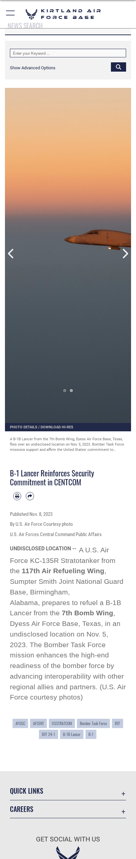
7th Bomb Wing (87, 613)
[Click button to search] (118, 66)
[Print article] (17, 496)
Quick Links (26, 791)
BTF (117, 723)
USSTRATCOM (62, 723)
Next (125, 254)
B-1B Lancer (72, 734)
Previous (11, 254)
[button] (10, 14)
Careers (21, 809)
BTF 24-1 (48, 734)
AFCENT (38, 723)
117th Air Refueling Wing (63, 571)
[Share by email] (30, 496)
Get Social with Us (68, 839)
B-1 (90, 734)
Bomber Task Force (93, 723)
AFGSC (20, 723)
